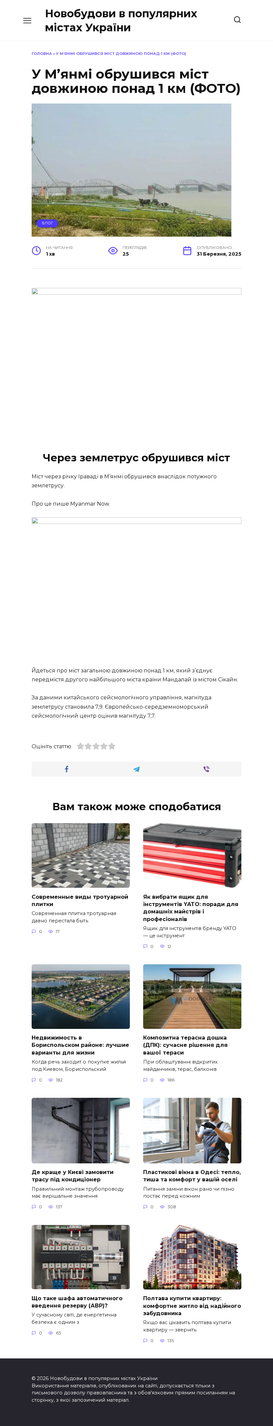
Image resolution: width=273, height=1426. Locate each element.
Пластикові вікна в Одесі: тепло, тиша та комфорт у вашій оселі (192, 1176)
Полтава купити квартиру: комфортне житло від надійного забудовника (192, 1305)
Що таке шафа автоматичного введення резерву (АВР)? (77, 1301)
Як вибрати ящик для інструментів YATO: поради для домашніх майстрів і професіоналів (190, 907)
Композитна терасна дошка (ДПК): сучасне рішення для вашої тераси (185, 1045)
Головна (42, 53)
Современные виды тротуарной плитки (80, 900)
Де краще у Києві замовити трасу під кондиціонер (73, 1176)
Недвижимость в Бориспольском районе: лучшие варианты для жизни (80, 1045)
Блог (47, 223)
